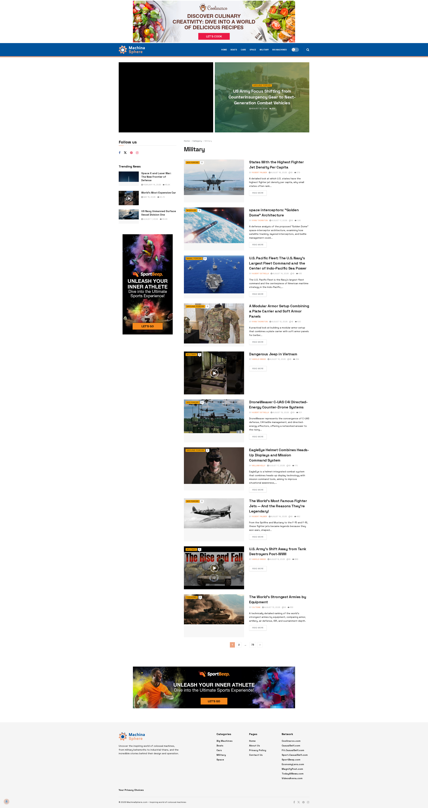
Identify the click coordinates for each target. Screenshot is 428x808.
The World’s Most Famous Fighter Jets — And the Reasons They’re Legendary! (278, 505)
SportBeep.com (291, 759)
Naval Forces (194, 258)
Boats (234, 49)
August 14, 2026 (280, 273)
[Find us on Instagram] (137, 153)
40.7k (162, 197)
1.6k (298, 220)
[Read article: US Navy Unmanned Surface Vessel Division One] (129, 216)
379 (298, 172)
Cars (243, 49)
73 (252, 644)
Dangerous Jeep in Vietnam (273, 354)
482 (298, 516)
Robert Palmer (259, 172)
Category (197, 141)
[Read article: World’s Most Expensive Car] (129, 198)
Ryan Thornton (260, 220)
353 (291, 607)
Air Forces (193, 162)
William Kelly (258, 465)
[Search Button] (307, 50)
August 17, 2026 (279, 220)
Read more (257, 193)
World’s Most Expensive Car (158, 192)
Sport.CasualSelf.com (295, 754)
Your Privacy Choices (131, 789)
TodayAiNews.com (292, 773)
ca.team (256, 607)
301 (300, 412)
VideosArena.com (292, 778)
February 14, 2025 (152, 185)
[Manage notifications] (6, 801)
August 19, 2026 (259, 108)
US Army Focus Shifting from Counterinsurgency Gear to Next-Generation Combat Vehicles (262, 97)
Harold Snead (259, 359)
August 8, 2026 (277, 559)
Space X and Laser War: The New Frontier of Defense (156, 177)
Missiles (191, 210)
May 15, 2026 (149, 197)
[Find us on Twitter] (125, 153)
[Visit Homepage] (132, 50)
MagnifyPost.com (292, 768)
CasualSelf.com (291, 745)
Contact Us (255, 754)
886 (296, 559)
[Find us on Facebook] (119, 153)
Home (224, 49)
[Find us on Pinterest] (131, 153)
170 (296, 465)
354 (273, 108)
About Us (254, 745)
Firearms (192, 597)
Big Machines (279, 49)
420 (299, 321)
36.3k (165, 219)
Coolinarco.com (291, 740)
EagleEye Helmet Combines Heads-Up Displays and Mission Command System (279, 455)
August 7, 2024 (150, 219)
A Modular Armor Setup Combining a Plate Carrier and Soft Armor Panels (279, 311)
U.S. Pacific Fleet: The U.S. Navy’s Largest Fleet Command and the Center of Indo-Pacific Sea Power (277, 263)
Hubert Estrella (260, 273)
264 (297, 359)
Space (253, 49)
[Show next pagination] (259, 645)
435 (300, 273)
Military (264, 49)
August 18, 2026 (278, 172)
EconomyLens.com (293, 764)
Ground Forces (262, 85)
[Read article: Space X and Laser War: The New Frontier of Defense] (129, 178)
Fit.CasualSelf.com (293, 750)
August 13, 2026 (279, 321)
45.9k (167, 185)
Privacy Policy (257, 750)
